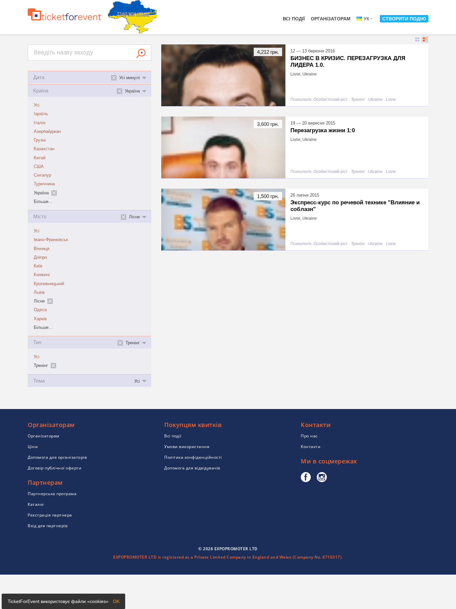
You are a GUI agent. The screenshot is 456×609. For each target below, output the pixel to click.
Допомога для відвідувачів (192, 468)
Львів (39, 292)
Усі (36, 105)
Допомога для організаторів (57, 457)
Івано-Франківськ (51, 239)
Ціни (33, 446)
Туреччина (44, 184)
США (39, 166)
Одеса (40, 310)
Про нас (309, 436)
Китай (39, 158)
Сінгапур (42, 175)
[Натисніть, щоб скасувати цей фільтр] (54, 193)
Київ (38, 266)
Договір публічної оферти (54, 468)
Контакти (310, 446)
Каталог (36, 504)
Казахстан (44, 149)
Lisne (391, 99)
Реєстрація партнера (50, 515)
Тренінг (358, 99)
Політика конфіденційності (193, 457)
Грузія (40, 140)
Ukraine (375, 99)
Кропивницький (49, 283)
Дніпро (40, 257)
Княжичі (42, 274)
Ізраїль (41, 114)
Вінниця (41, 248)
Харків (40, 319)
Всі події (294, 18)
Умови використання (186, 446)
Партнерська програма (52, 493)
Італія (39, 123)
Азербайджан (47, 131)
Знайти (141, 53)
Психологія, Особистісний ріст (319, 99)
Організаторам (331, 18)
